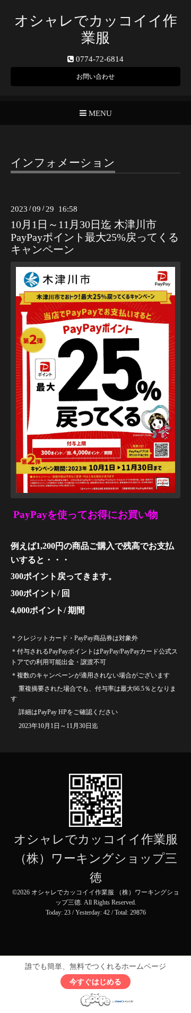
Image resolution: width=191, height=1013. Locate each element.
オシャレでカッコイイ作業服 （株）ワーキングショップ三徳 (96, 858)
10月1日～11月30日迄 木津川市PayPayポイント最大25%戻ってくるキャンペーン (95, 237)
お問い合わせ (95, 76)
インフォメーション (63, 163)
